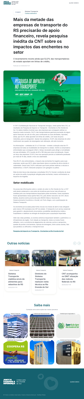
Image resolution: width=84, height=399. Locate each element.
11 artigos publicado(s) (31, 13)
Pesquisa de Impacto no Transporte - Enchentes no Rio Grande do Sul (38, 231)
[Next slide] (79, 243)
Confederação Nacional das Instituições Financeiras (42, 313)
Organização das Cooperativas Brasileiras (16, 340)
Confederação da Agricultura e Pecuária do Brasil (69, 313)
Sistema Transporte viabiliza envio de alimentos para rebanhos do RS (16, 279)
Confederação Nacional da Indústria (68, 340)
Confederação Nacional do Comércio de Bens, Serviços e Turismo (42, 340)
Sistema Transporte (14, 270)
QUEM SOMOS (74, 3)
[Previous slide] (74, 243)
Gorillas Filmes (41, 395)
